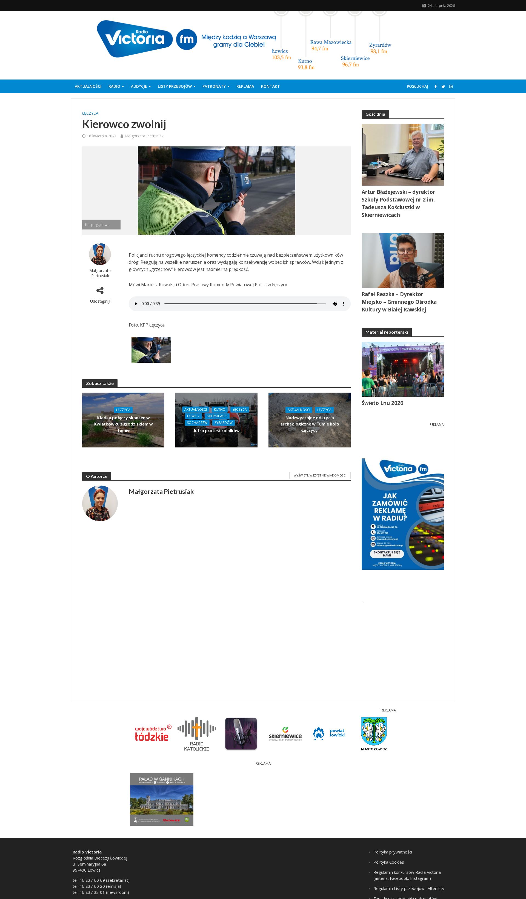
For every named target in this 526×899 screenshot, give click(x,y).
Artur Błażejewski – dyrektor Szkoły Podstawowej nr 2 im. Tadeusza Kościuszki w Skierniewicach (398, 203)
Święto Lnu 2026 (382, 403)
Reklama (245, 86)
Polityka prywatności (392, 852)
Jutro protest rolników (216, 430)
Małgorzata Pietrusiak (144, 135)
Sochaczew (197, 422)
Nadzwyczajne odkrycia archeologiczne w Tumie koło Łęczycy (309, 424)
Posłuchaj (417, 86)
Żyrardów (224, 422)
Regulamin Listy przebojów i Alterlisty (408, 888)
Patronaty (214, 86)
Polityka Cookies (388, 862)
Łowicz (193, 416)
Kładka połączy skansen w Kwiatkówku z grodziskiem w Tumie (123, 424)
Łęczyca (90, 113)
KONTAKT (270, 86)
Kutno (219, 409)
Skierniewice (217, 416)
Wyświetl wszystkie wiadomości (320, 475)
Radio (114, 86)
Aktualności (88, 86)
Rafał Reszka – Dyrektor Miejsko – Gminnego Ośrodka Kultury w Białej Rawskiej (399, 302)
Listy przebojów (175, 86)
